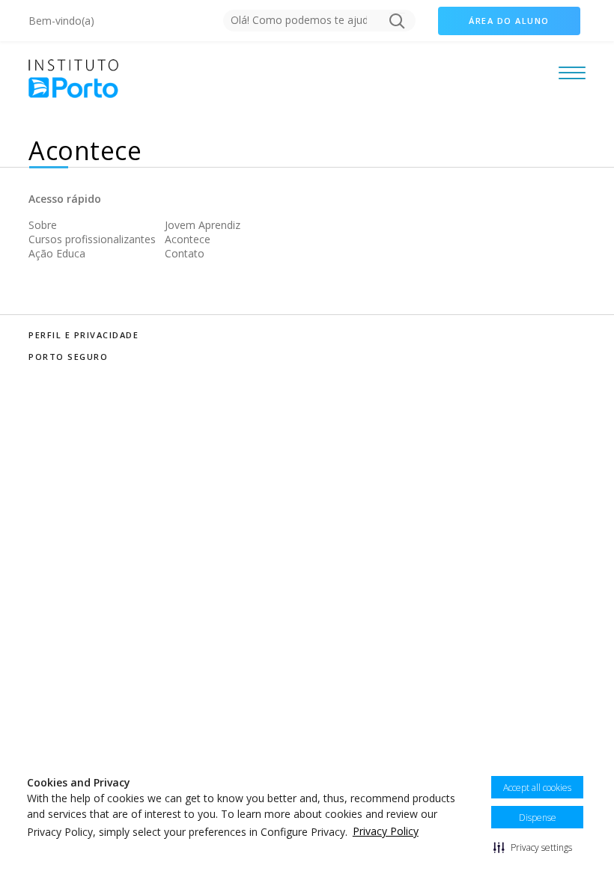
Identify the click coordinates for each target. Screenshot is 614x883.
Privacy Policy (386, 831)
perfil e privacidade (83, 334)
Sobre (42, 225)
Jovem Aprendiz (202, 225)
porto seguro (68, 356)
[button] (532, 847)
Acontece (187, 239)
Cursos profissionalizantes (92, 239)
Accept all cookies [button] (537, 787)
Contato (184, 253)
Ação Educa (56, 253)
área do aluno (509, 20)
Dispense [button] (537, 817)
